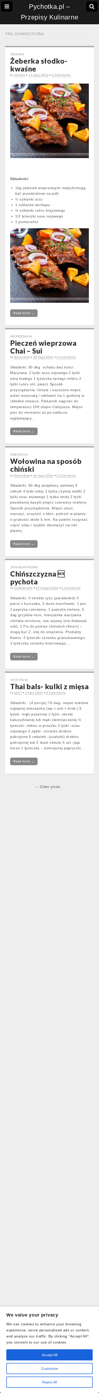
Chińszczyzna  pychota (37, 577)
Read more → (24, 313)
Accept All (49, 1355)
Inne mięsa (19, 679)
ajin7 (18, 692)
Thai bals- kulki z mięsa (49, 686)
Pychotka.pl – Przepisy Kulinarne (49, 12)
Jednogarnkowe (24, 567)
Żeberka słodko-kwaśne (39, 65)
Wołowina (19, 454)
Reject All (49, 1382)
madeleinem (23, 588)
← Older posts (47, 787)
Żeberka (17, 54)
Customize (49, 1368)
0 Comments (61, 75)
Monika (19, 75)
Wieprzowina (21, 336)
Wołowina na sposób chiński (46, 465)
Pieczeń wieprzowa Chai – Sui (43, 347)
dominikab (21, 357)
